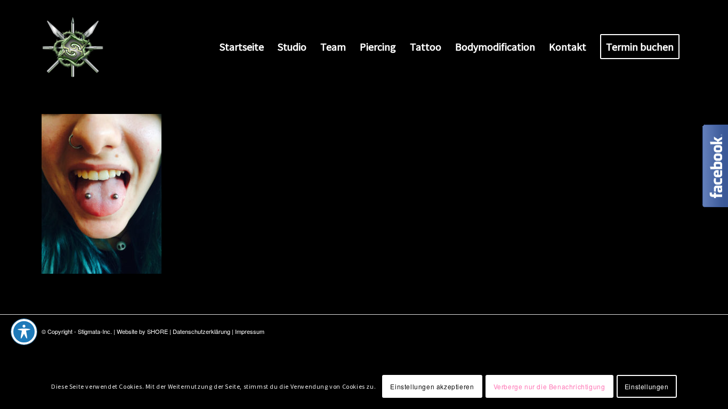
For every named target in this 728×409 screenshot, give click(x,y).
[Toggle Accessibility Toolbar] (24, 332)
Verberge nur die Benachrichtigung (549, 385)
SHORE (157, 331)
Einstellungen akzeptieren (432, 385)
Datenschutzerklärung (201, 331)
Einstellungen (647, 385)
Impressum (249, 331)
